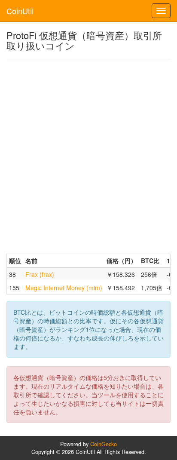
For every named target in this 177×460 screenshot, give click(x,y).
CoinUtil (20, 10)
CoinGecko (103, 444)
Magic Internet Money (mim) (63, 287)
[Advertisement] (88, 156)
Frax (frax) (39, 274)
